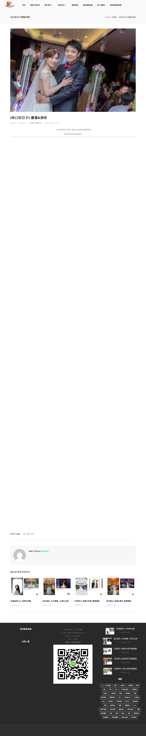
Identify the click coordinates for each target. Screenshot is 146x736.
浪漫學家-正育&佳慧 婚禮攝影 (125, 669)
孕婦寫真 (127, 693)
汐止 (134, 705)
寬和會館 (103, 697)
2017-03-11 (23, 123)
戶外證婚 (136, 697)
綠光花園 (112, 709)
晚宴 (105, 705)
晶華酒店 (112, 705)
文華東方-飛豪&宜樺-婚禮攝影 (87, 601)
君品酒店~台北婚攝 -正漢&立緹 (56, 601)
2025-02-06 (110, 605)
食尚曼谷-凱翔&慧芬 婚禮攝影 (118, 601)
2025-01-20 (125, 672)
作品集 (114, 17)
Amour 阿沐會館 (106, 685)
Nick (14, 123)
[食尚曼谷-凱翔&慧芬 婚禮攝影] (120, 586)
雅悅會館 (136, 713)
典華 (137, 685)
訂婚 (111, 713)
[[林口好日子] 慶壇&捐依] (19, 555)
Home (107, 17)
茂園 (138, 709)
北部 (24, 534)
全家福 (122, 685)
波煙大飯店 (103, 709)
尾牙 (119, 697)
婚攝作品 (38, 123)
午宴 (110, 689)
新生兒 (127, 701)
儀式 (115, 685)
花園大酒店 (130, 709)
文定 (103, 701)
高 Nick (45, 551)
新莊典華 (135, 701)
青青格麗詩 (115, 717)
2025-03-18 (47, 605)
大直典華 (113, 693)
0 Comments (49, 123)
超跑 (123, 713)
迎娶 (129, 713)
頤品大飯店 (125, 717)
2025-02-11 (78, 605)
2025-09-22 (15, 605)
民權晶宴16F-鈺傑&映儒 (21, 601)
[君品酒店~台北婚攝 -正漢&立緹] (57, 586)
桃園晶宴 (127, 705)
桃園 (120, 705)
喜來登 (105, 693)
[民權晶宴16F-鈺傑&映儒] (25, 586)
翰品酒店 (121, 709)
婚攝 (28, 534)
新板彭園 (119, 701)
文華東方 (110, 701)
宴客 (32, 534)
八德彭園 (130, 685)
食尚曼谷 (134, 717)
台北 (116, 689)
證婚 (117, 713)
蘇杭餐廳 (103, 713)
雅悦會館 (105, 717)
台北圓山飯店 (125, 689)
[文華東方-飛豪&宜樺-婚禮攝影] (88, 586)
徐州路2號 (127, 697)
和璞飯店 (134, 689)
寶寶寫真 (112, 697)
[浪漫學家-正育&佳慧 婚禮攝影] (107, 671)
